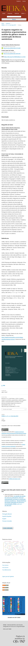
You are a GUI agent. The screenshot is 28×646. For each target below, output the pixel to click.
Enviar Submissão (7, 528)
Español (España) (6, 516)
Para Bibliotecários (6, 570)
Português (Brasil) (7, 514)
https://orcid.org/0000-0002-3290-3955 (12, 53)
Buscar (14, 19)
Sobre (23, 13)
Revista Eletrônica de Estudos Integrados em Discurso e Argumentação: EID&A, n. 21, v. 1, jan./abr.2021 (15, 503)
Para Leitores (5, 565)
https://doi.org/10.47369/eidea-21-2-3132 (14, 56)
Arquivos (10, 13)
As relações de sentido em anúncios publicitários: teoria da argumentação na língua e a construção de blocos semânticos (15, 498)
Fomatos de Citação (7, 409)
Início (3, 23)
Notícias (17, 13)
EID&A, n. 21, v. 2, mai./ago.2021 (9, 25)
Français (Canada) (7, 521)
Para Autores (5, 567)
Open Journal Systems (8, 576)
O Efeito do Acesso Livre (14, 478)
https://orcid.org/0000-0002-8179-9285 (12, 48)
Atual (3, 13)
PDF (4, 385)
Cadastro (18, 1)
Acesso (24, 1)
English (4, 518)
